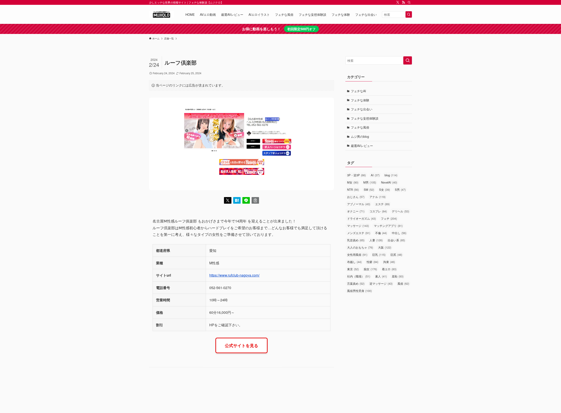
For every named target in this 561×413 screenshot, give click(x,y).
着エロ (389, 269)
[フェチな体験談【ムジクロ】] (161, 14)
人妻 (376, 240)
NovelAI (389, 182)
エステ (382, 204)
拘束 (389, 262)
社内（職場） (358, 276)
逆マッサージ (380, 283)
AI (375, 175)
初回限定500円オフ (301, 28)
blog (391, 175)
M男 (369, 182)
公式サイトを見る (241, 345)
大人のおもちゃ (360, 247)
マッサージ (358, 226)
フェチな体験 (360, 100)
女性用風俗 (357, 254)
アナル (377, 197)
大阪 (384, 247)
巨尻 (396, 254)
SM (369, 189)
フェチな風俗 (360, 127)
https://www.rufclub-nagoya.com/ (234, 275)
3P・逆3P (356, 175)
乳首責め (355, 240)
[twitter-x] (398, 2)
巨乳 (378, 254)
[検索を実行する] (408, 14)
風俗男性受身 (359, 291)
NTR (353, 189)
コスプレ (378, 211)
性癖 (372, 262)
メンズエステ (358, 233)
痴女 (370, 269)
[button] (227, 200)
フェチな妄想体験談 (364, 118)
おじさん (355, 197)
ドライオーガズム (361, 218)
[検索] (409, 2)
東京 (353, 269)
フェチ (389, 218)
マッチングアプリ (388, 226)
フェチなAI (358, 91)
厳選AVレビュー (362, 145)
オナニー (355, 211)
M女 (352, 182)
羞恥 (397, 276)
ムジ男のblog (360, 136)
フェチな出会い (361, 109)
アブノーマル (358, 204)
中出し (399, 233)
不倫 (381, 233)
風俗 (403, 283)
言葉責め (355, 283)
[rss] (403, 2)
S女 (384, 189)
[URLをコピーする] (255, 200)
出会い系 (396, 240)
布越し (354, 262)
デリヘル (400, 211)
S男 (400, 189)
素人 (381, 276)
